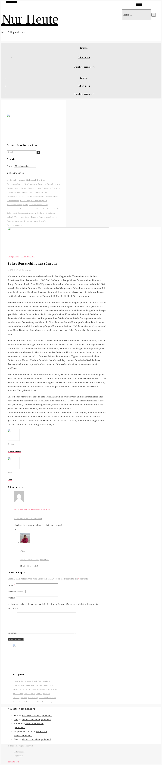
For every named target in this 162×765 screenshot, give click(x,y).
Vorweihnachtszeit (48, 217)
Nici (16, 719)
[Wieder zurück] (13, 440)
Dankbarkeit (31, 184)
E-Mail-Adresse (16, 591)
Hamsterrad (38, 196)
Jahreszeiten (13, 201)
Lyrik (32, 694)
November (41, 209)
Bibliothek (31, 180)
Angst (22, 180)
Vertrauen (19, 217)
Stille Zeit (42, 213)
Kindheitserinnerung (39, 689)
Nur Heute (29, 19)
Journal (84, 48)
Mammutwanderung (38, 205)
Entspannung (13, 188)
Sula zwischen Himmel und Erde (33, 510)
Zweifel (43, 221)
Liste (25, 205)
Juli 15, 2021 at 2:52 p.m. (23, 519)
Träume (51, 213)
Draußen (42, 184)
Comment (12, 633)
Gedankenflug (40, 192)
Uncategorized (20, 698)
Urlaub (10, 217)
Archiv (10, 166)
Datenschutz (19, 752)
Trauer (46, 694)
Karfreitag (25, 201)
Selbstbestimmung (27, 213)
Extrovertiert (34, 188)
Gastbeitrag (32, 685)
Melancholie (13, 209)
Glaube (28, 196)
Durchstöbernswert (84, 67)
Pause (50, 209)
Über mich (84, 57)
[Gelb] (13, 468)
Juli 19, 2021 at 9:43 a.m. (29, 560)
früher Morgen (14, 192)
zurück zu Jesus (29, 702)
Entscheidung (54, 184)
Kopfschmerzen (14, 205)
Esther (24, 188)
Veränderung (31, 217)
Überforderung (14, 225)
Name (11, 585)
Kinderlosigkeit (39, 201)
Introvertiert (51, 196)
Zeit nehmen (13, 221)
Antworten (37, 518)
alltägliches (13, 180)
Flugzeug (46, 188)
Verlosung (33, 698)
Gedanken (27, 192)
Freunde (56, 188)
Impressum (18, 756)
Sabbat (57, 209)
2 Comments (25, 270)
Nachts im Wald (28, 209)
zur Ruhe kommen (29, 221)
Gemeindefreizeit (15, 196)
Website (11, 597)
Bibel (34, 681)
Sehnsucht (12, 213)
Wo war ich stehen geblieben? (37, 715)
